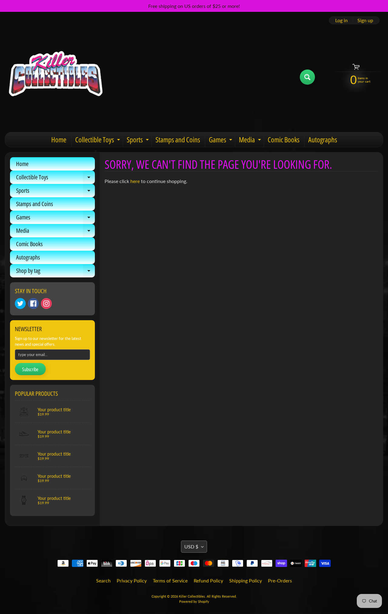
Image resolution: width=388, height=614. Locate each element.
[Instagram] (46, 303)
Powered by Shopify (194, 601)
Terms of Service (170, 580)
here (135, 181)
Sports (138, 140)
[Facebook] (33, 303)
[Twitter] (20, 303)
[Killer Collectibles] (55, 77)
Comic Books (283, 139)
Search (103, 580)
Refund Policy (208, 580)
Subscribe (30, 369)
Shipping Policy (245, 580)
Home (58, 139)
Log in (341, 20)
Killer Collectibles (192, 596)
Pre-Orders (280, 580)
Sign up (365, 20)
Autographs (322, 139)
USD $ (191, 546)
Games (221, 140)
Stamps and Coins (178, 139)
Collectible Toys (98, 140)
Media (251, 140)
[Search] (307, 77)
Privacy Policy (132, 580)
